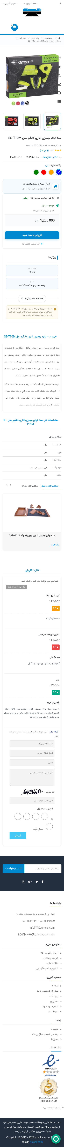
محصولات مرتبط (49, 486)
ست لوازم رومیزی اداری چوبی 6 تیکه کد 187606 (32, 535)
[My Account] (58, 3)
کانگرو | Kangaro (50, 157)
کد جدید (50, 792)
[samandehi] (48, 1090)
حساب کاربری (31, 3)
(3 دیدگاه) (44, 150)
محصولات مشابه (30, 486)
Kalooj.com (36, 1142)
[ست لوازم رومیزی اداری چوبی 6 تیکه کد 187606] (32, 511)
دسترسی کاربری (10, 3)
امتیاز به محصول (45, 809)
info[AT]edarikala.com (42, 928)
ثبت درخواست (13, 868)
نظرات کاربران (32, 570)
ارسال (18, 835)
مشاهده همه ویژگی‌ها (34, 298)
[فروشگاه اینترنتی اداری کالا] (59, 38)
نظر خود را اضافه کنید (16, 587)
